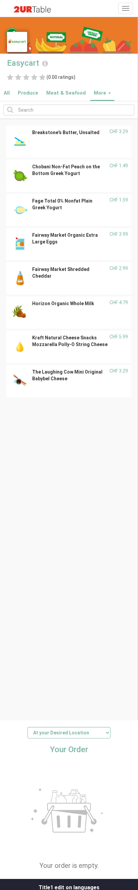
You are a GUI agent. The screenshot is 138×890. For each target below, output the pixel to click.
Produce (28, 93)
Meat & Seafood (66, 93)
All (7, 93)
